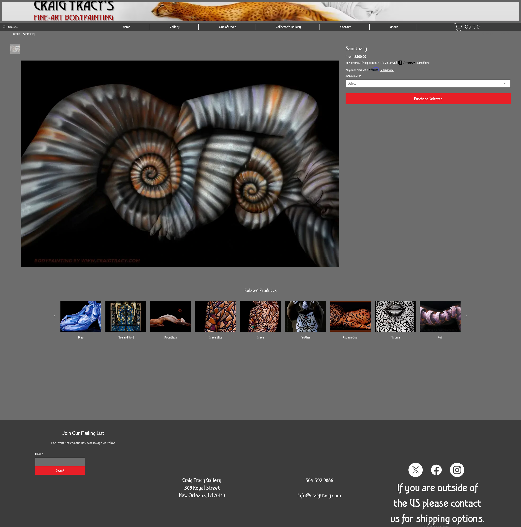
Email (39, 454)
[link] (468, 27)
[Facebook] (436, 470)
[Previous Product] (54, 316)
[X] (415, 470)
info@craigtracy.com (319, 495)
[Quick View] (80, 316)
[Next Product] (466, 316)
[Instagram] (457, 470)
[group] (260, 320)
